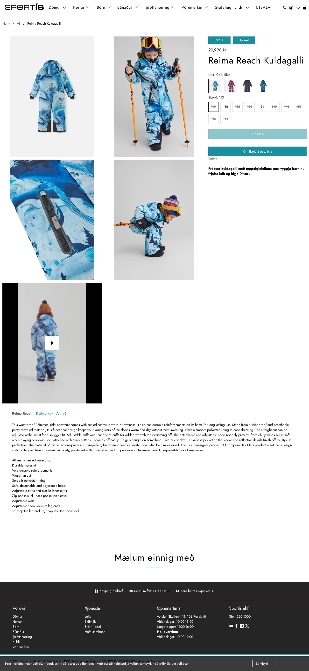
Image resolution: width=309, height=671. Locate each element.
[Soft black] (247, 86)
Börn (16, 626)
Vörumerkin (192, 7)
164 (225, 118)
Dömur (17, 616)
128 (249, 106)
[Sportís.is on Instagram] (242, 626)
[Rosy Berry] (231, 86)
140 (274, 106)
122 (237, 106)
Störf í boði (93, 626)
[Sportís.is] (24, 7)
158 (213, 118)
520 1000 (244, 616)
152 (298, 106)
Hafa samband (95, 631)
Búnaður (18, 631)
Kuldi (16, 641)
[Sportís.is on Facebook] (236, 626)
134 (261, 106)
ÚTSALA (263, 7)
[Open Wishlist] (298, 7)
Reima (212, 158)
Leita (88, 616)
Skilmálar (91, 621)
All (19, 23)
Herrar (17, 621)
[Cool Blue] (52, 96)
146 (286, 106)
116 (225, 106)
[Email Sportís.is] (231, 626)
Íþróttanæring (157, 7)
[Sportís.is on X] (247, 626)
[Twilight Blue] (263, 86)
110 (213, 106)
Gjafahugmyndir (229, 7)
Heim (6, 23)
